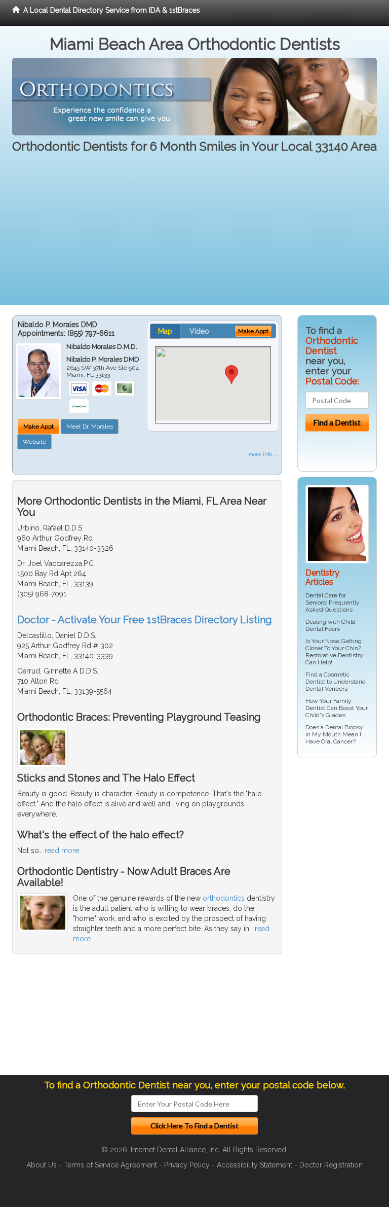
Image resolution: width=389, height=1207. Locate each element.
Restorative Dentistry (334, 655)
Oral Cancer (337, 741)
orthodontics (224, 898)
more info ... (263, 454)
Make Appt (38, 426)
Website (34, 441)
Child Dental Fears (330, 625)
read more (62, 850)
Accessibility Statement (254, 1165)
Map (165, 331)
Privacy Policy (187, 1165)
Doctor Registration (331, 1165)
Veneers (336, 688)
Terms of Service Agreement (110, 1165)
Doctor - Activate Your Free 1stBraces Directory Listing (144, 620)
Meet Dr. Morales (89, 426)
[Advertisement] (194, 234)
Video (199, 331)
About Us (41, 1165)
